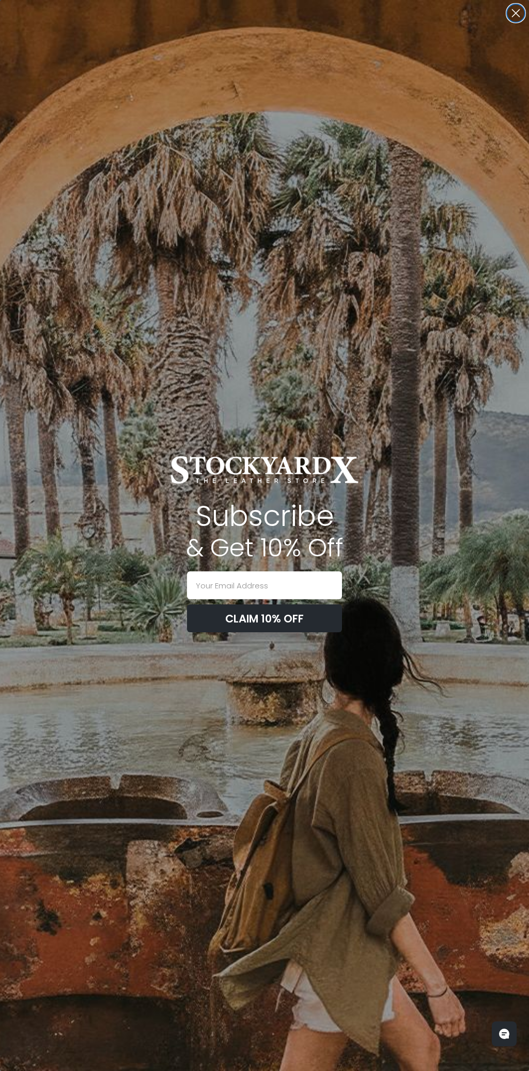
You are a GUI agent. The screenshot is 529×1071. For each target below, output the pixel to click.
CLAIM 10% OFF (264, 618)
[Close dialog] (516, 13)
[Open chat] (504, 1033)
